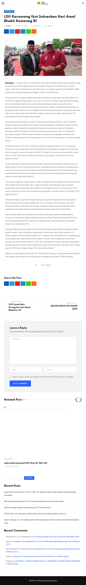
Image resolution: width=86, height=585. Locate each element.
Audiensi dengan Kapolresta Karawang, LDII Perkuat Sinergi (27, 507)
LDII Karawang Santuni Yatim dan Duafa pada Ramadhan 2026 (55, 537)
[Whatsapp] (28, 31)
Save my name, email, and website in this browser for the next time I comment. (43, 377)
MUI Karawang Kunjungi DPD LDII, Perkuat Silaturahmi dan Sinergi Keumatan (33, 501)
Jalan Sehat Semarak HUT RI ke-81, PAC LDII (25, 463)
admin (8, 26)
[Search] (83, 3)
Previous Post (17, 301)
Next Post (71, 303)
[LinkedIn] (22, 31)
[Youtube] (17, 31)
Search (29, 478)
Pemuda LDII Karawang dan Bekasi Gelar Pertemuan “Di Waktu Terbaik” (41, 556)
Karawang (9, 83)
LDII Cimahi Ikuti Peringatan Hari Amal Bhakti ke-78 (19, 307)
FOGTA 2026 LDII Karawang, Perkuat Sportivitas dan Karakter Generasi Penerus (35, 514)
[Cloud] (33, 31)
